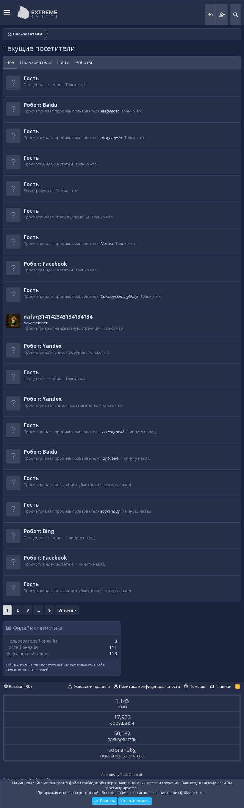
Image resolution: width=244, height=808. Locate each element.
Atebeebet (109, 111)
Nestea (106, 243)
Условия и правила (92, 686)
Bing (48, 531)
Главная (223, 686)
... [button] (38, 610)
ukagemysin (111, 137)
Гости (63, 62)
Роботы (83, 62)
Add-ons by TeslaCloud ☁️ (122, 774)
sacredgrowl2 (112, 431)
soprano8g (109, 511)
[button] (6, 12)
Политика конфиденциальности (149, 686)
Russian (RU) (20, 686)
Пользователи (35, 62)
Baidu (50, 104)
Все (10, 62)
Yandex (52, 345)
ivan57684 (109, 458)
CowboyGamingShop (119, 296)
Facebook (55, 263)
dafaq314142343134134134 (58, 316)
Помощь (197, 686)
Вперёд (66, 610)
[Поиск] (235, 14)
